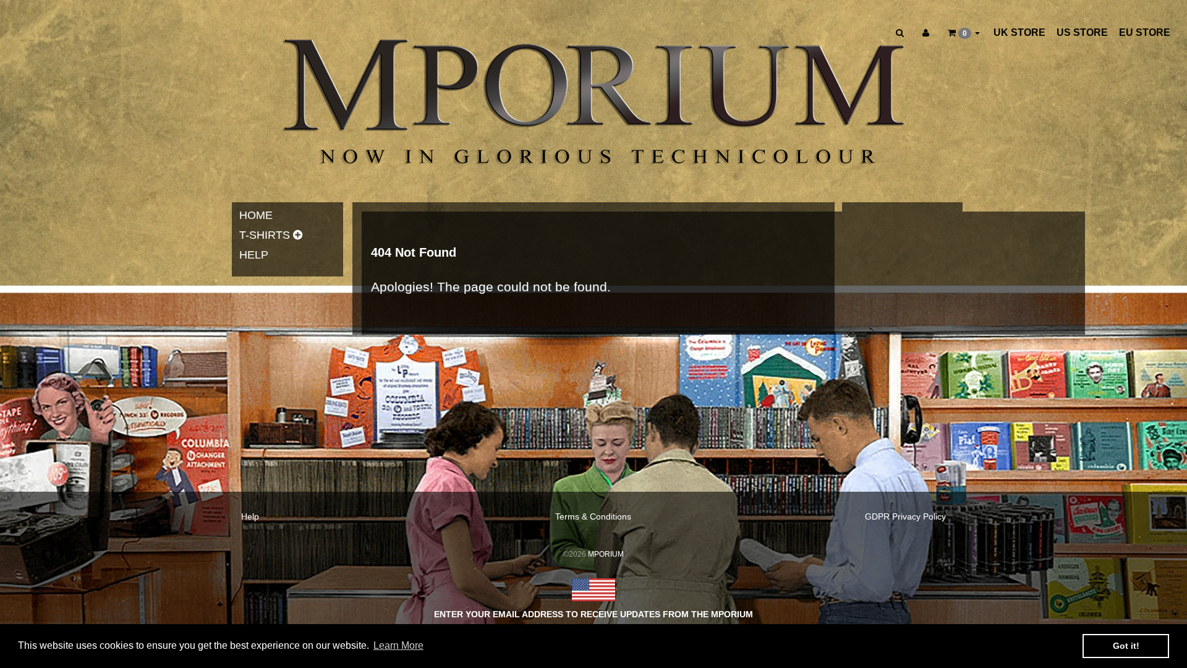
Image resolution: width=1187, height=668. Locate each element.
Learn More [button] (398, 645)
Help (253, 255)
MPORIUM (606, 554)
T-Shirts (264, 235)
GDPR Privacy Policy (905, 516)
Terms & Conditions (593, 516)
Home (256, 215)
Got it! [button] (1126, 646)
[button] (963, 32)
